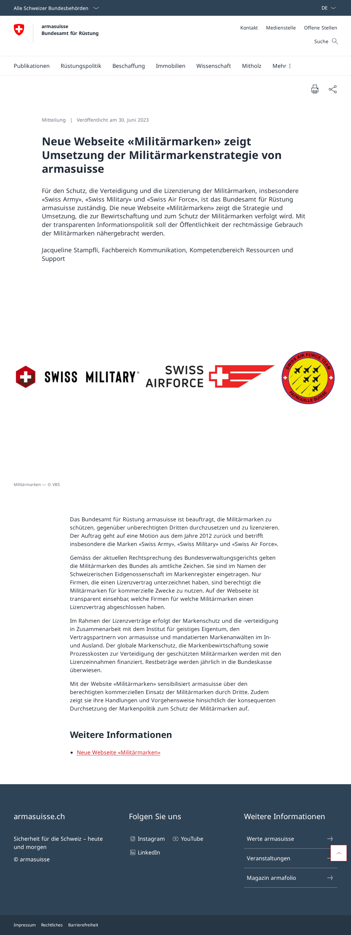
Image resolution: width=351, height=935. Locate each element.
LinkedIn (149, 852)
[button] (31, 65)
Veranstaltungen (268, 858)
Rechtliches (52, 925)
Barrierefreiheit (83, 925)
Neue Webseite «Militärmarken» (118, 752)
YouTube (192, 838)
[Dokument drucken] (315, 88)
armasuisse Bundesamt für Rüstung (70, 29)
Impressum (25, 925)
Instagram (151, 838)
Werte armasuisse (270, 838)
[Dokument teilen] (332, 89)
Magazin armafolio (271, 878)
